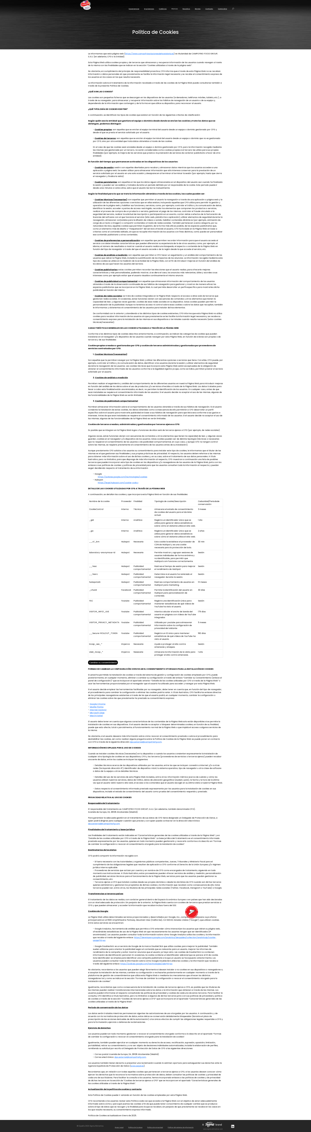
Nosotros (186, 9)
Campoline (222, 9)
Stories (198, 9)
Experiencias (134, 9)
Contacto (209, 9)
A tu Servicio (149, 9)
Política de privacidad (155, 1127)
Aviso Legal (119, 1127)
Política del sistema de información (181, 1127)
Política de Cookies (135, 1127)
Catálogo (163, 9)
